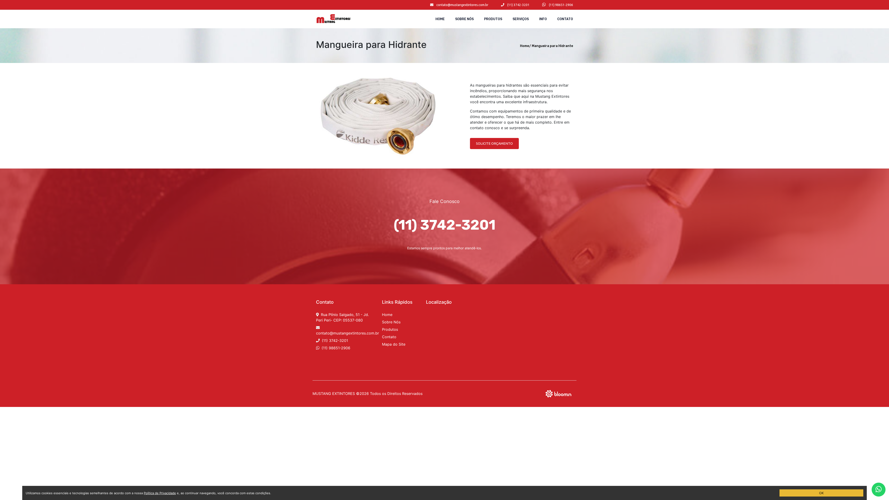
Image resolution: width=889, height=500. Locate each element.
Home (440, 19)
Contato (565, 19)
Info (543, 19)
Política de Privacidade (160, 493)
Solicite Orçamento (494, 143)
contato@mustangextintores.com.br (462, 5)
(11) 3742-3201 (518, 5)
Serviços (521, 19)
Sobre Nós (464, 19)
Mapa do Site (393, 344)
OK (821, 493)
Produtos (493, 19)
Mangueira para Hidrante (552, 46)
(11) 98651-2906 (560, 5)
